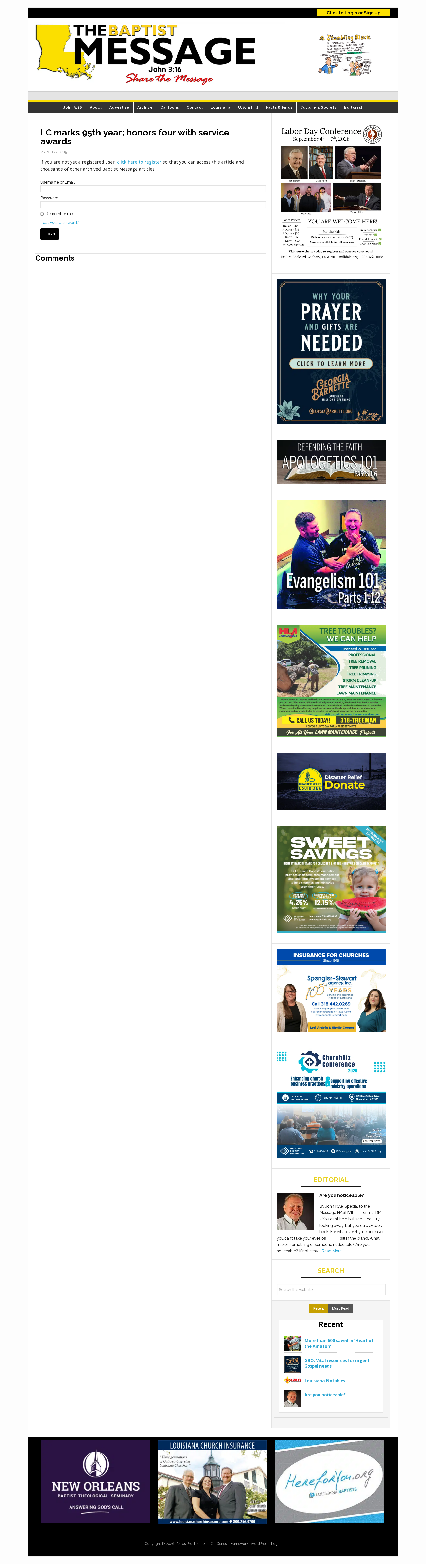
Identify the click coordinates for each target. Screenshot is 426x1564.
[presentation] (318, 1308)
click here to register (140, 162)
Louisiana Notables (324, 1381)
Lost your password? (59, 222)
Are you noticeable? (342, 1195)
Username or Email (57, 182)
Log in (276, 1544)
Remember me (59, 213)
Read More (332, 1251)
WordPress (259, 1544)
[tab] (318, 1308)
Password (49, 198)
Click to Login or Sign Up (354, 12)
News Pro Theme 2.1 (193, 1544)
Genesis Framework (232, 1544)
